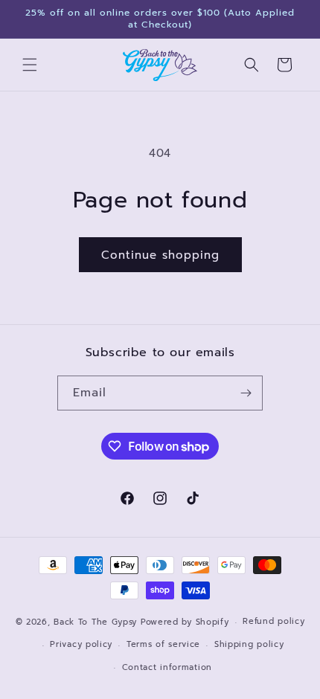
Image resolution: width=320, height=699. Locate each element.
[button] (29, 64)
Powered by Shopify (185, 622)
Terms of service (163, 644)
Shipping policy (249, 644)
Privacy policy (81, 644)
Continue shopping (160, 255)
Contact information (167, 667)
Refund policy (273, 621)
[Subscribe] (245, 393)
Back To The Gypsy (95, 622)
